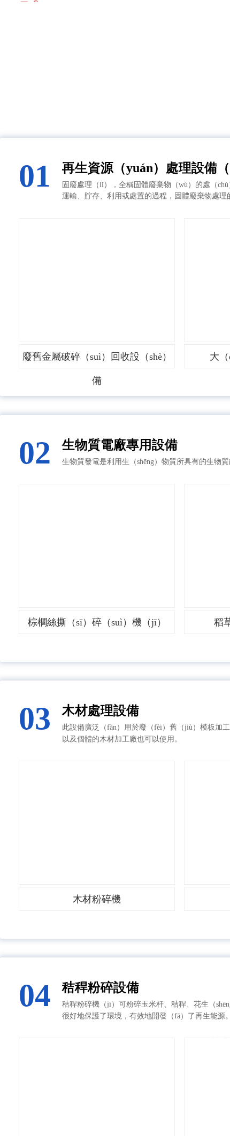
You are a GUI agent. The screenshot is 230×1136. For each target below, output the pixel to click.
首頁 (127, 64)
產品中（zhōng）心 (187, 64)
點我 (216, 1038)
